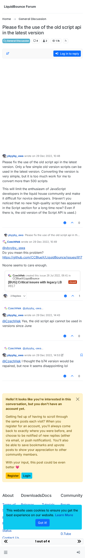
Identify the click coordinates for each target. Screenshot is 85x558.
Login (26, 475)
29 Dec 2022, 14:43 (48, 315)
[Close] (77, 399)
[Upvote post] (72, 223)
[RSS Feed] (65, 41)
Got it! (42, 523)
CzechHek (13, 241)
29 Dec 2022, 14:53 (48, 355)
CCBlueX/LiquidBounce (26, 278)
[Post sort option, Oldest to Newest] (7, 53)
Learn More (64, 515)
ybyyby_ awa (15, 155)
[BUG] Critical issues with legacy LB (35, 282)
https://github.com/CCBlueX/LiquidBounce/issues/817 (42, 257)
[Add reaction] (65, 223)
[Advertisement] (42, 105)
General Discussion (17, 40)
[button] (6, 552)
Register (13, 475)
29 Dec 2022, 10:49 (45, 241)
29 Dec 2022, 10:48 (48, 155)
